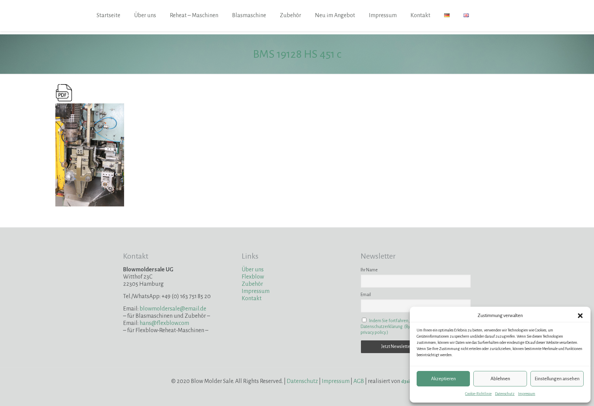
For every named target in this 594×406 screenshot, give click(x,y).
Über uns (253, 270)
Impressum (526, 394)
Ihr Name (369, 270)
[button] (580, 315)
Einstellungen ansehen (557, 378)
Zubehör (252, 284)
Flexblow (253, 277)
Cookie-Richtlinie (478, 394)
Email (366, 294)
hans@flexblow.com (164, 323)
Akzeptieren (443, 378)
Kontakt (252, 298)
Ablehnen (500, 378)
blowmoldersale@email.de (173, 309)
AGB (358, 381)
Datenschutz (505, 394)
